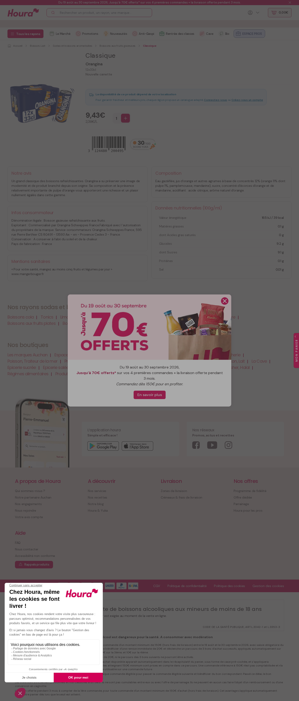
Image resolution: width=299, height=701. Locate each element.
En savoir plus (149, 394)
